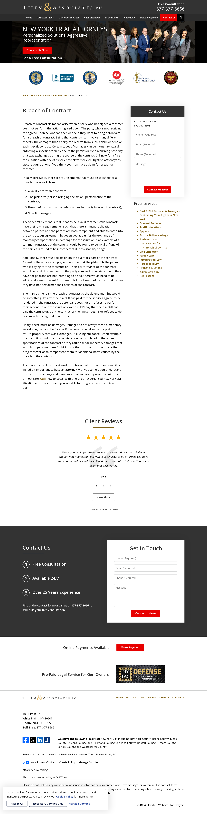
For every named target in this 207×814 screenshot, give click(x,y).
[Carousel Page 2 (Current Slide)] (103, 485)
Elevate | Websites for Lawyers (160, 805)
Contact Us (169, 17)
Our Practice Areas (69, 17)
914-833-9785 (42, 723)
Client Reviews (92, 17)
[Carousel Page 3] (110, 485)
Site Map (164, 697)
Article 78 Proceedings (154, 235)
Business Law (60, 95)
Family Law (147, 255)
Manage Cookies (88, 762)
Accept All (17, 803)
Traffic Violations (151, 227)
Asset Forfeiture (155, 243)
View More (103, 497)
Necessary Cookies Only (48, 803)
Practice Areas (145, 203)
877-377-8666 (170, 9)
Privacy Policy (148, 697)
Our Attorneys (45, 17)
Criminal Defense (150, 223)
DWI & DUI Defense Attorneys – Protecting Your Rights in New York (160, 215)
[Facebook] (26, 740)
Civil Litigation (149, 251)
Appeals (145, 231)
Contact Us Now (37, 50)
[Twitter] (33, 740)
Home (29, 17)
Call (43, 379)
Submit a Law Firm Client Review (103, 509)
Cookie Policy (67, 762)
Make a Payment (149, 17)
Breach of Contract (156, 247)
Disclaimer (131, 697)
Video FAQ (129, 17)
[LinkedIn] (40, 740)
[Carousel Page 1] (96, 485)
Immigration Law (151, 259)
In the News (111, 17)
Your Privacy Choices (43, 762)
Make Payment (130, 647)
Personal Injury (149, 263)
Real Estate (147, 276)
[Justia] (47, 740)
